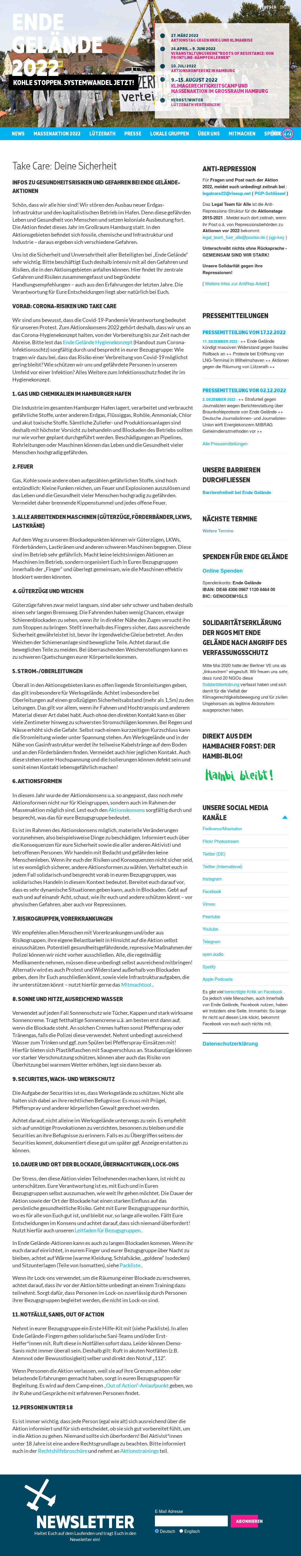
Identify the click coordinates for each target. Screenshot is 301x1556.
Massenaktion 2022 (57, 133)
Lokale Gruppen (169, 133)
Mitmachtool (136, 985)
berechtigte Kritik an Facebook (254, 991)
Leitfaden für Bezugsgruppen (108, 1230)
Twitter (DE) (214, 854)
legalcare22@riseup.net (227, 193)
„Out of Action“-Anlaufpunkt (137, 1385)
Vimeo (209, 904)
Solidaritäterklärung (221, 684)
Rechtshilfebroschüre (63, 1451)
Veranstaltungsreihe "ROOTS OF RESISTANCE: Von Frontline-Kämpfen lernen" (222, 55)
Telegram (211, 941)
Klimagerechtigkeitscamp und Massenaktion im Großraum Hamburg (219, 88)
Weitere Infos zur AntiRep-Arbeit (236, 283)
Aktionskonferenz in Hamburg (203, 70)
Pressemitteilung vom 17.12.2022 (244, 332)
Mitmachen (242, 133)
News (18, 133)
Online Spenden (223, 570)
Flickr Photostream (221, 841)
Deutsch (267, 7)
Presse (132, 133)
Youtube (210, 929)
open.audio (213, 954)
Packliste (130, 1265)
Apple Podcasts (218, 979)
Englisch (192, 1531)
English (286, 7)
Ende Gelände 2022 (57, 44)
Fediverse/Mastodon (222, 828)
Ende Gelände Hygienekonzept (98, 342)
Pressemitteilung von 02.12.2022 (244, 390)
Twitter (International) (223, 866)
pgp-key (277, 237)
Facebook (212, 891)
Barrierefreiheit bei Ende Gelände (237, 492)
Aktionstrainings (140, 1451)
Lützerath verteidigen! (195, 104)
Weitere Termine (218, 531)
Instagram (212, 878)
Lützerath (102, 133)
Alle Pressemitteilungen (225, 443)
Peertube (211, 916)
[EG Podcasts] (288, 134)
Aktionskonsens (127, 810)
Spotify (209, 966)
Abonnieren (247, 1521)
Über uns (209, 133)
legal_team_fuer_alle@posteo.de (234, 237)
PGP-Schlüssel (271, 193)
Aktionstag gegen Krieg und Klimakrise (212, 40)
